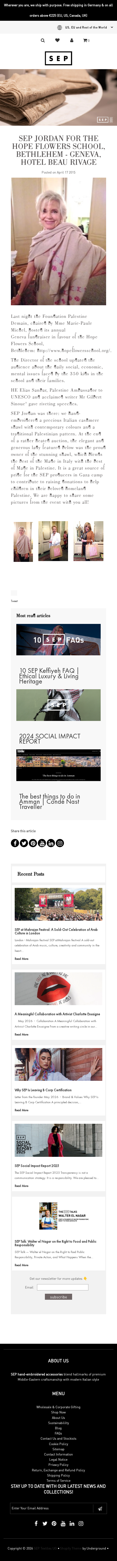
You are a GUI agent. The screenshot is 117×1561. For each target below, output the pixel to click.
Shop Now (58, 1412)
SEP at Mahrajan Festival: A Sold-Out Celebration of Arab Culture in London (56, 931)
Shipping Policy (58, 1475)
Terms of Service (58, 1480)
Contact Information (58, 1454)
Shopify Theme (71, 1548)
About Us (58, 1418)
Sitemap (58, 1449)
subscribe (58, 1296)
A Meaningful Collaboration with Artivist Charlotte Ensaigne (57, 1014)
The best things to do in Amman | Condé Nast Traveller (49, 801)
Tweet (14, 601)
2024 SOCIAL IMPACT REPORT (50, 739)
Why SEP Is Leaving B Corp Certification (43, 1090)
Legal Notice (58, 1459)
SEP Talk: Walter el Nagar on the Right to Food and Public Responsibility (55, 1243)
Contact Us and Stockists (58, 1438)
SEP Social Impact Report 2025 (37, 1165)
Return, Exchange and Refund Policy (58, 1470)
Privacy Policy (58, 1465)
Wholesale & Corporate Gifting (58, 1407)
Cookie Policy (58, 1444)
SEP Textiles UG (45, 1548)
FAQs (58, 1433)
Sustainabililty (58, 1423)
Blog (58, 1428)
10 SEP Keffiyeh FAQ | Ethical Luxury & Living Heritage (49, 675)
